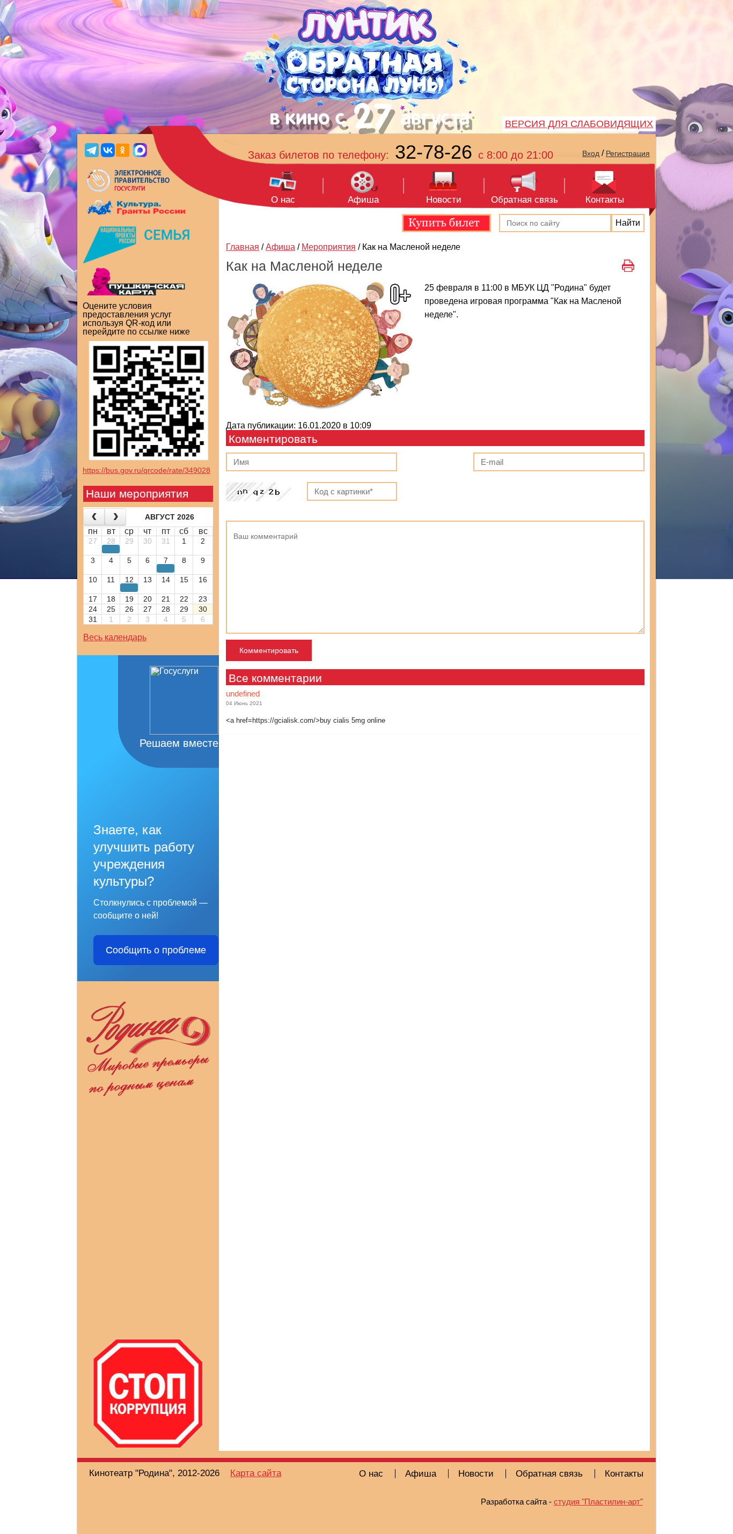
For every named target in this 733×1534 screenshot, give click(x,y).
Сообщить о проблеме (156, 950)
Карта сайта (255, 1473)
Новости (443, 200)
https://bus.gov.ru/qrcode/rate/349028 (146, 470)
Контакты (604, 200)
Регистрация (628, 153)
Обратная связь (524, 200)
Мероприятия (329, 246)
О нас (283, 200)
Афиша (363, 200)
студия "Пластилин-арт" (598, 1501)
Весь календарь (114, 637)
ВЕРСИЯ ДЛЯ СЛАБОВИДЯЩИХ (579, 123)
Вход (590, 153)
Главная (242, 246)
